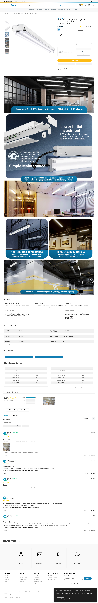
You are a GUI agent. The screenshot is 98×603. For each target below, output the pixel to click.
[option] (33, 40)
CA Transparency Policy (23, 591)
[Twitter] (68, 583)
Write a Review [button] (24, 409)
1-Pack (59, 40)
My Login (89, 4)
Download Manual (49, 357)
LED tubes (25, 425)
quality (13, 425)
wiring (18, 425)
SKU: (58, 23)
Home (4, 13)
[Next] (53, 46)
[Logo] (14, 5)
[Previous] (14, 46)
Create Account (91, 5)
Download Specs (19, 357)
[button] (92, 455)
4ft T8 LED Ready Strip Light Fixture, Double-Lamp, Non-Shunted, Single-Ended (18, 452)
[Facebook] (65, 583)
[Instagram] (71, 583)
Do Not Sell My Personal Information (10, 591)
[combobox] (44, 5)
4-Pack (65, 40)
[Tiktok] (77, 583)
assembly (6, 425)
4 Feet (59, 35)
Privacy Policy (31, 591)
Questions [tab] (14, 415)
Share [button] (6, 455)
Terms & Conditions (38, 591)
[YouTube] (74, 583)
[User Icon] (86, 5)
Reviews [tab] (6, 415)
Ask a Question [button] (12, 409)
